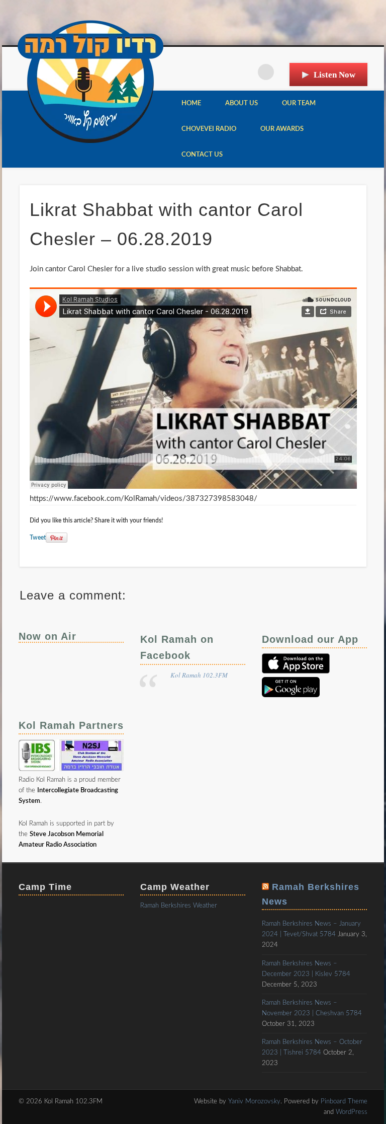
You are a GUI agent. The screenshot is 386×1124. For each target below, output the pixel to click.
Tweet (38, 538)
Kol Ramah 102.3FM (199, 675)
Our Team (299, 103)
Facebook (225, 72)
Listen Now (334, 75)
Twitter (245, 72)
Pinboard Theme (344, 1101)
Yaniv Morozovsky (254, 1101)
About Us (241, 103)
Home (191, 103)
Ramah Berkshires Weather (178, 906)
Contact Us (202, 155)
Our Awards (282, 129)
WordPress (351, 1112)
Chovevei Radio (208, 129)
